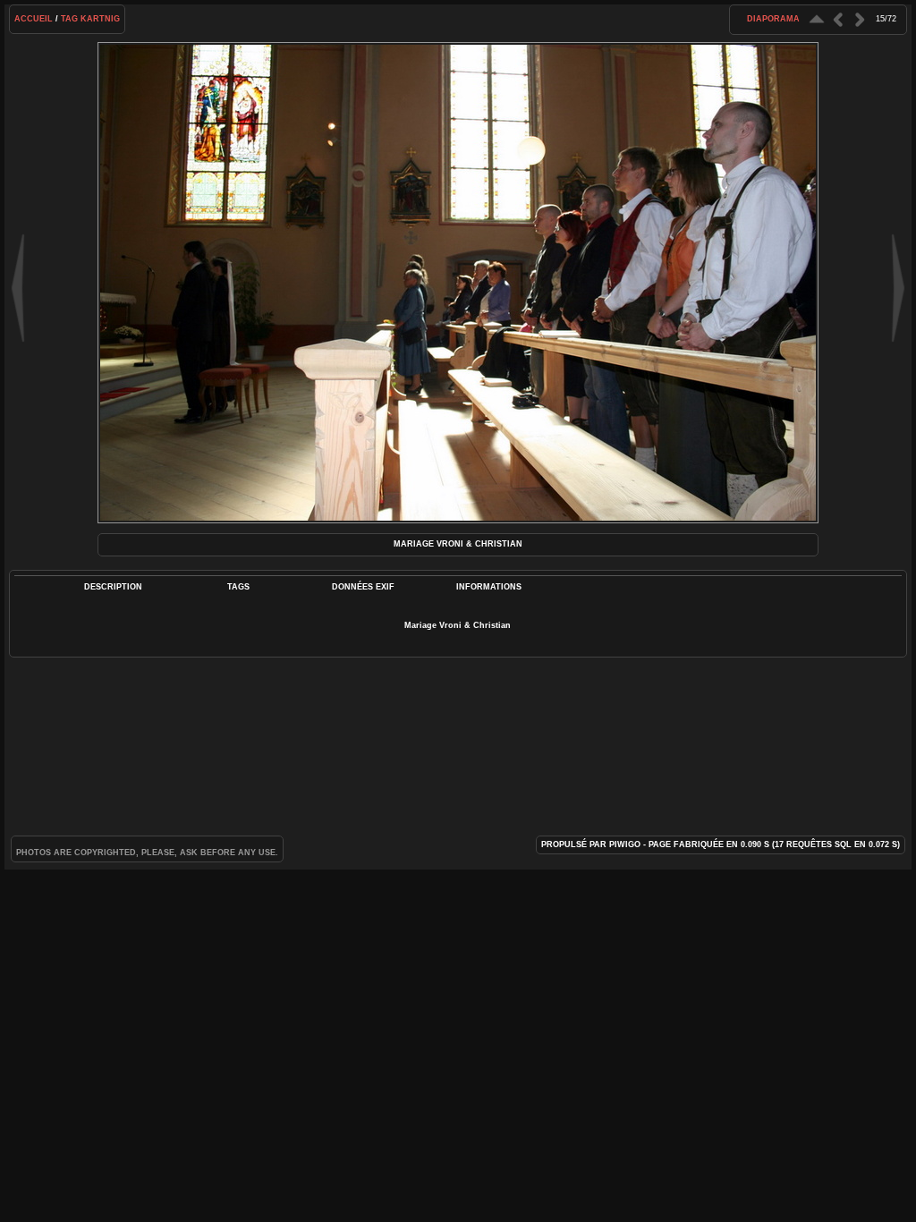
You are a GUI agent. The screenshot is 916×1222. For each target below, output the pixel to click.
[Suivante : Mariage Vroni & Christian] (859, 19)
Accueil (33, 18)
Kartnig (100, 18)
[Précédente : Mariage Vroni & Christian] (838, 19)
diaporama (773, 18)
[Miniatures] (816, 19)
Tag (69, 18)
